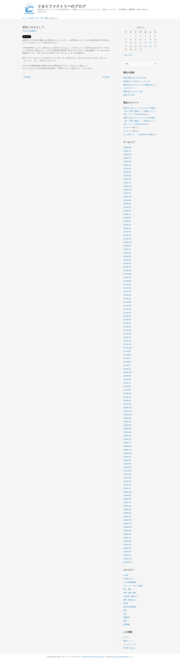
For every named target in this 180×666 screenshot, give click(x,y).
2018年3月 (127, 225)
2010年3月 (127, 397)
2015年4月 (127, 267)
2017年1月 (127, 235)
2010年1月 (127, 404)
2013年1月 (127, 320)
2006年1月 (127, 516)
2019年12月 (127, 197)
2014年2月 (127, 295)
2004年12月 (127, 559)
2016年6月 (127, 253)
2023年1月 (127, 172)
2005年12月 (127, 520)
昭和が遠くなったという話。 (133, 91)
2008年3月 (127, 467)
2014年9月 (127, 271)
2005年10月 (127, 527)
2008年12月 (127, 446)
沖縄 (124, 610)
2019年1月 (127, 211)
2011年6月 (127, 362)
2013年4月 (127, 313)
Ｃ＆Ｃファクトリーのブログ (62, 6)
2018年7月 (127, 214)
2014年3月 (127, 292)
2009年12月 (127, 408)
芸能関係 (126, 617)
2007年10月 (127, 471)
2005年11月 (127, 524)
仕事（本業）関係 (129, 593)
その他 (125, 575)
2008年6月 (127, 464)
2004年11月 (127, 562)
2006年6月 (127, 506)
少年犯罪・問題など (130, 596)
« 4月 (125, 55)
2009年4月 (127, 432)
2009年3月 (127, 436)
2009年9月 (127, 418)
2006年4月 (127, 510)
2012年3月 (127, 334)
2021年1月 (127, 183)
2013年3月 (127, 316)
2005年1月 (127, 555)
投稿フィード (128, 641)
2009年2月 (127, 439)
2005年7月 (127, 538)
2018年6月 (127, 218)
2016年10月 (127, 242)
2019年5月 (127, 207)
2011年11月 (127, 344)
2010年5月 (127, 390)
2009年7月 (127, 422)
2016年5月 (127, 256)
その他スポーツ (128, 579)
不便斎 (150, 134)
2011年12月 (127, 341)
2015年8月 (127, 260)
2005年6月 (127, 541)
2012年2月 (127, 337)
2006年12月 (127, 492)
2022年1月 (127, 179)
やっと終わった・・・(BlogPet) (134, 134)
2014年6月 (127, 281)
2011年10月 (127, 348)
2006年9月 (127, 495)
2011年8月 (127, 355)
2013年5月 (127, 309)
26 (150, 46)
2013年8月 (127, 302)
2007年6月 (127, 478)
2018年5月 (127, 221)
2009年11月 (127, 411)
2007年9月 (127, 474)
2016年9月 (127, 246)
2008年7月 (127, 460)
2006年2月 (127, 513)
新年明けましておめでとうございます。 (137, 81)
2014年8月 (127, 274)
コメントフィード (129, 644)
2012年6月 (127, 330)
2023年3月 (127, 165)
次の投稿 (106, 77)
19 (150, 43)
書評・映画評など (129, 600)
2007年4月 (127, 485)
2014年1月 (127, 299)
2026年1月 (127, 151)
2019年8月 (127, 204)
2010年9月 (127, 376)
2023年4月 (127, 161)
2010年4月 (127, 393)
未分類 (125, 603)
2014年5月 (127, 285)
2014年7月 (127, 277)
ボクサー (126, 127)
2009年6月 (127, 425)
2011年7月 (127, 358)
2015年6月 (127, 263)
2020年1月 (127, 193)
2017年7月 (127, 232)
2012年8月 (127, 323)
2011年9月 (127, 351)
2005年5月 (127, 545)
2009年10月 (127, 415)
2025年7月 (127, 158)
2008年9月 (127, 457)
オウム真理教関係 (129, 582)
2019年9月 (127, 200)
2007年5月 (127, 481)
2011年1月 (127, 369)
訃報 (124, 621)
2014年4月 (127, 288)
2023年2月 (127, 169)
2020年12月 (127, 186)
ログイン (126, 637)
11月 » (130, 55)
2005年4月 (127, 548)
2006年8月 (127, 499)
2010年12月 (127, 372)
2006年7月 (127, 502)
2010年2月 (127, 400)
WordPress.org (128, 648)
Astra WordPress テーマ (124, 657)
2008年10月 (127, 453)
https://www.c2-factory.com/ (93, 657)
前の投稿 (26, 77)
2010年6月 (127, 386)
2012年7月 (127, 327)
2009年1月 (127, 443)
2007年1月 (127, 488)
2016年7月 (127, 249)
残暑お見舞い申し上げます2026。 (135, 78)
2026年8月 (127, 147)
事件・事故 (127, 589)
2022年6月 (127, 176)
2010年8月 (127, 379)
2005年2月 (127, 552)
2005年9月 (127, 531)
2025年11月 (127, 154)
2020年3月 (127, 190)
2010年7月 (127, 383)
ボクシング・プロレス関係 (132, 586)
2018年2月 (127, 228)
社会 (24, 31)
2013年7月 (127, 306)
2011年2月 (127, 365)
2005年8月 (127, 534)
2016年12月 (127, 239)
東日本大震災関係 (129, 607)
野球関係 (126, 624)
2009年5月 (127, 429)
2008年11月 (127, 450)
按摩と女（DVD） (129, 95)
